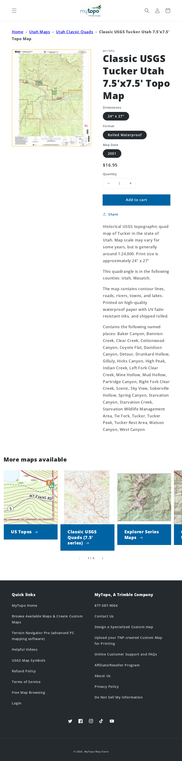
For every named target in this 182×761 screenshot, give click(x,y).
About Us (103, 676)
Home (17, 31)
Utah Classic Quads (74, 31)
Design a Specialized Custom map (124, 627)
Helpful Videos (24, 649)
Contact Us (104, 616)
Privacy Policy (107, 686)
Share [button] (113, 214)
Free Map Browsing (28, 692)
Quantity (110, 174)
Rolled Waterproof (125, 135)
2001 (112, 153)
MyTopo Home (24, 605)
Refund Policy (24, 671)
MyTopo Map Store (96, 751)
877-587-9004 (106, 605)
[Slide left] (79, 558)
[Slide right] (102, 558)
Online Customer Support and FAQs (126, 654)
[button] (14, 10)
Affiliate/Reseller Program (117, 665)
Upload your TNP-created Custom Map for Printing (128, 640)
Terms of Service (26, 681)
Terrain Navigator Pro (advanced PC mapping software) (43, 636)
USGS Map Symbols (29, 660)
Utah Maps (39, 31)
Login (17, 703)
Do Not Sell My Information (119, 697)
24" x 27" (116, 116)
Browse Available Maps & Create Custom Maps (47, 619)
